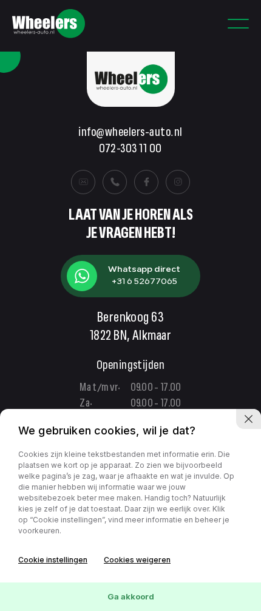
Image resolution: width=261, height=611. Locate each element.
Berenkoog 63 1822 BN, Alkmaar (131, 327)
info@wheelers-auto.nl (130, 133)
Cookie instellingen (52, 559)
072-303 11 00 (130, 149)
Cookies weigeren (137, 559)
